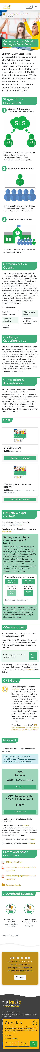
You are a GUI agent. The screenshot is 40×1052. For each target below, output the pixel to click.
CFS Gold (15, 689)
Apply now (28, 593)
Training (10, 14)
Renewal (29, 670)
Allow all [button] (34, 1044)
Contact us (20, 787)
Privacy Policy (8, 1038)
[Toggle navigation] (35, 6)
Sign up (20, 977)
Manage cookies (24, 1044)
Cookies (15, 1038)
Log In (29, 7)
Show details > (9, 1035)
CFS (26, 14)
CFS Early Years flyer (14, 862)
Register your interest (20, 458)
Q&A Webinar (7, 531)
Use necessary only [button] (11, 1044)
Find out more (20, 812)
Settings (19, 14)
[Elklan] (6, 7)
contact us (21, 525)
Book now (33, 656)
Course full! (11, 593)
